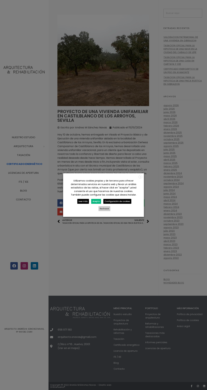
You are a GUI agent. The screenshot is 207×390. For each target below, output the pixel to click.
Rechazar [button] (104, 208)
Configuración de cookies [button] (117, 201)
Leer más (83, 201)
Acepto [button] (96, 201)
